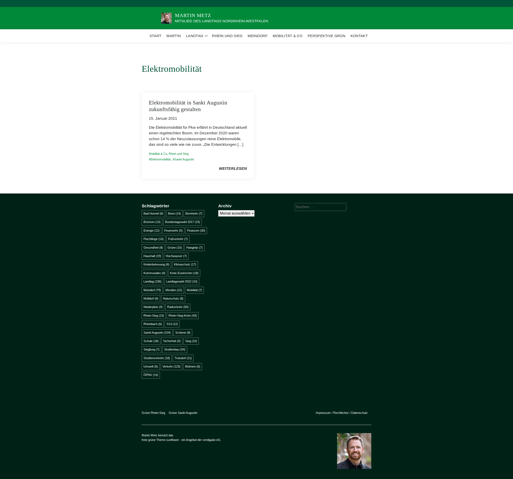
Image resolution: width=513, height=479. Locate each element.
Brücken (152, 222)
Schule (151, 341)
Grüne (175, 247)
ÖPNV (150, 375)
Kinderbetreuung (156, 264)
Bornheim (193, 213)
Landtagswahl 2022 (181, 281)
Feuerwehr (173, 230)
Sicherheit (172, 341)
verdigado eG (211, 440)
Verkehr (171, 366)
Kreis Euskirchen (184, 273)
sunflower (172, 440)
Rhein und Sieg (179, 153)
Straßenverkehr (156, 358)
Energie (151, 230)
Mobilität (194, 290)
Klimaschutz (185, 264)
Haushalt (152, 256)
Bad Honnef (153, 213)
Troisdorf (183, 358)
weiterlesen (233, 168)
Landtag (152, 281)
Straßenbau (174, 349)
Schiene (182, 332)
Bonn (174, 213)
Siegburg (151, 349)
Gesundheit (153, 247)
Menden (174, 290)
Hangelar (194, 247)
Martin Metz (193, 15)
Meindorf (152, 290)
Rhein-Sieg (153, 315)
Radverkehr (178, 307)
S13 (172, 324)
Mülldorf (150, 298)
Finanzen (196, 230)
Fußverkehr (178, 239)
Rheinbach (152, 324)
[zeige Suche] (364, 3)
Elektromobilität (160, 159)
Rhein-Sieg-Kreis (183, 315)
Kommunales (154, 273)
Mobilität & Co (158, 153)
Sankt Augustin (184, 159)
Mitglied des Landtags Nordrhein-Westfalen (221, 21)
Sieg (191, 341)
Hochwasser (176, 256)
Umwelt (150, 366)
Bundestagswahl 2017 (182, 222)
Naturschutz (173, 298)
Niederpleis (153, 307)
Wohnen (192, 366)
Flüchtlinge (153, 239)
